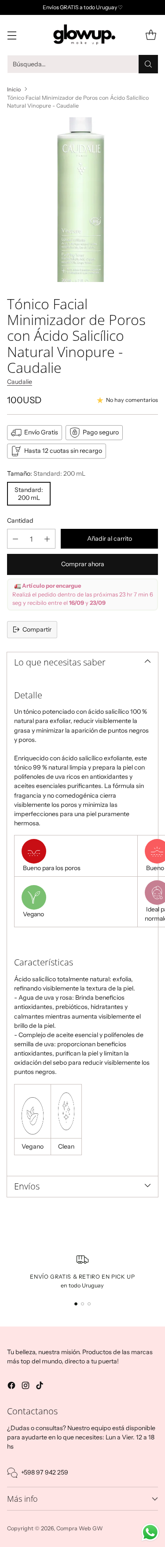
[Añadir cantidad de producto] (47, 538)
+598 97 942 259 (44, 1472)
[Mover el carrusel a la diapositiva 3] (89, 1303)
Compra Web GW (79, 1528)
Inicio (14, 89)
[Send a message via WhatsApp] (150, 1532)
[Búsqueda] (148, 64)
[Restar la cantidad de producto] (15, 538)
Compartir (36, 629)
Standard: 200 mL (29, 494)
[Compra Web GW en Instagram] (25, 1386)
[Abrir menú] (12, 35)
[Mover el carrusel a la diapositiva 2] (82, 1303)
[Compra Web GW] (83, 35)
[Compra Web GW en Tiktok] (39, 1386)
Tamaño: (46, 473)
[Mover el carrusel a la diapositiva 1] (75, 1303)
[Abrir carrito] (151, 35)
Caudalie (19, 382)
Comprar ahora (82, 564)
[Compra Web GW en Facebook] (11, 1386)
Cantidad (20, 520)
